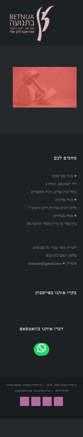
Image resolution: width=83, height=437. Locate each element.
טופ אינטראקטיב (23, 390)
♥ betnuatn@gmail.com (46, 263)
